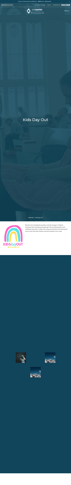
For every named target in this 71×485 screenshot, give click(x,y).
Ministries (31, 217)
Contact (49, 4)
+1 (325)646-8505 (56, 4)
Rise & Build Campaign (40, 4)
